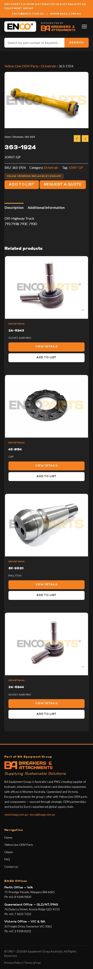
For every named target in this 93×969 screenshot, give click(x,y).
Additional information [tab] (46, 207)
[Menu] (84, 26)
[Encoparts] (20, 26)
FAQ (7, 859)
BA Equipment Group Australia (43, 951)
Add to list (22, 184)
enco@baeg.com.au (42, 814)
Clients (8, 852)
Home (8, 137)
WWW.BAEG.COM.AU (65, 13)
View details (46, 346)
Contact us (11, 866)
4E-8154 (15, 449)
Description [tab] (14, 207)
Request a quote (63, 184)
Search (76, 42)
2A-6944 (16, 687)
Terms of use (32, 962)
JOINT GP (76, 167)
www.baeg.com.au (16, 814)
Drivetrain (48, 66)
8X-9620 (16, 568)
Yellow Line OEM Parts (21, 66)
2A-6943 (16, 330)
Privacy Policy (13, 962)
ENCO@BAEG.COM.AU (28, 13)
